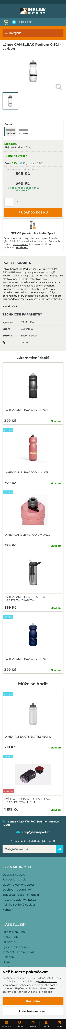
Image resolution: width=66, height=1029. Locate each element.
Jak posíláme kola (14, 879)
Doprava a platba (14, 874)
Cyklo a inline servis (16, 947)
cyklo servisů (20, 244)
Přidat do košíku (33, 212)
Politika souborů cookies (19, 904)
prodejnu (22, 247)
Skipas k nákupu (14, 932)
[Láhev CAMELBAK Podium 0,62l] (33, 385)
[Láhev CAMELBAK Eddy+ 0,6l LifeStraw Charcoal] (33, 572)
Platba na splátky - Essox (19, 899)
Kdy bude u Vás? (33, 163)
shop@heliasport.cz (36, 832)
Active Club (10, 937)
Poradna (8, 957)
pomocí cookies (47, 981)
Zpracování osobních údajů (21, 894)
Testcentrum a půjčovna (19, 952)
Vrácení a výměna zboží (18, 884)
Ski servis (9, 942)
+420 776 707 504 (29, 821)
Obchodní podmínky (17, 889)
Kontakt (8, 909)
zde (50, 991)
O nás (6, 962)
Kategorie (15, 33)
